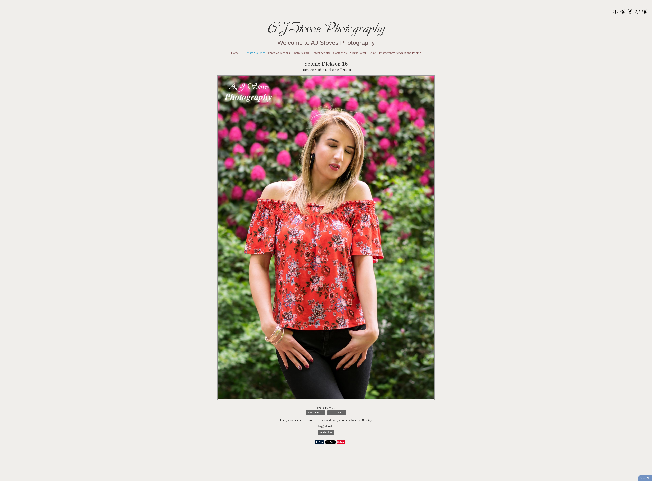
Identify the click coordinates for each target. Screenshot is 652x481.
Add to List (326, 432)
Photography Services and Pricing (400, 52)
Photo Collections (279, 52)
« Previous (314, 412)
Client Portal (358, 52)
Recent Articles (321, 52)
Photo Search (301, 52)
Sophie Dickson (325, 69)
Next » (340, 412)
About (372, 52)
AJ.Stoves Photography (326, 28)
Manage (647, 2)
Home (235, 52)
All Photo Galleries (253, 52)
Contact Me (340, 52)
